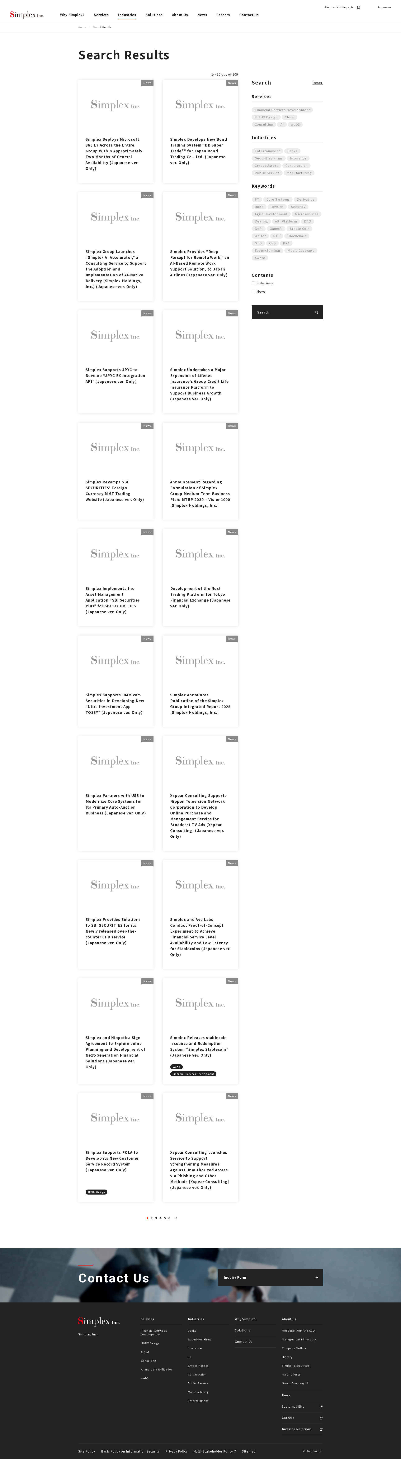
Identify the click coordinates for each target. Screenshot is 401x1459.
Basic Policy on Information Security (130, 1451)
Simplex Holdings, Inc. (340, 7)
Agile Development (271, 214)
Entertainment (267, 151)
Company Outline (294, 1348)
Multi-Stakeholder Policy (213, 1451)
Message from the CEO (298, 1331)
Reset (318, 83)
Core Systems (278, 199)
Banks (292, 151)
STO (258, 243)
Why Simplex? (72, 15)
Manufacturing (299, 173)
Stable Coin (300, 228)
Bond (259, 206)
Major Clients (291, 1374)
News (202, 15)
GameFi (276, 228)
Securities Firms (269, 158)
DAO (307, 221)
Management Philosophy (299, 1339)
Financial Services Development (282, 109)
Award (260, 257)
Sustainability (293, 1406)
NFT (276, 236)
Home (82, 27)
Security (298, 206)
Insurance (298, 158)
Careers (223, 15)
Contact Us (249, 15)
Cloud (290, 117)
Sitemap (248, 1451)
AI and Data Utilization (157, 1369)
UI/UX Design (266, 117)
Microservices (307, 214)
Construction (297, 165)
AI (282, 124)
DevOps (277, 206)
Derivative (306, 199)
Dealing (261, 221)
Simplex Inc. (27, 15)
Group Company (294, 1383)
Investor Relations (297, 1429)
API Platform (286, 221)
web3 (295, 124)
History (287, 1357)
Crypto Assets (266, 165)
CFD (272, 243)
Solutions (154, 15)
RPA (286, 243)
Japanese (384, 7)
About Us (180, 15)
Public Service (267, 173)
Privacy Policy (176, 1451)
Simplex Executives (296, 1366)
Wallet (260, 236)
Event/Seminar (267, 250)
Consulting (264, 124)
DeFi (259, 228)
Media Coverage (301, 250)
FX (189, 1357)
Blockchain (297, 236)
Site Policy (86, 1451)
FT (257, 199)
